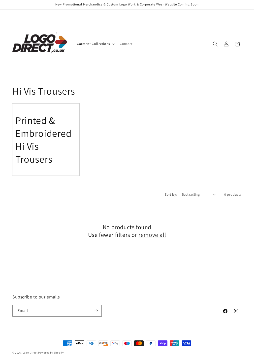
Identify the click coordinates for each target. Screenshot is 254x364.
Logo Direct (30, 352)
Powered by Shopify (51, 352)
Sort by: (171, 194)
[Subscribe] (96, 311)
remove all (152, 235)
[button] (95, 43)
